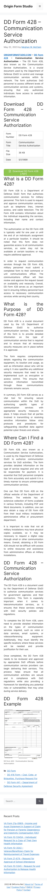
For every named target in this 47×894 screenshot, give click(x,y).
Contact (27, 890)
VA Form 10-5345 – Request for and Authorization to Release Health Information (22, 869)
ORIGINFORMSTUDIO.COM (17, 55)
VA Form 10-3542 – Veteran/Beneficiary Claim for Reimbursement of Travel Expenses (21, 851)
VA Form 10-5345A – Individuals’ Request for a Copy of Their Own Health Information (20, 840)
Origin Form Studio (18, 6)
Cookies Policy (18, 887)
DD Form (11, 771)
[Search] (39, 801)
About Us (29, 884)
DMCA (29, 887)
